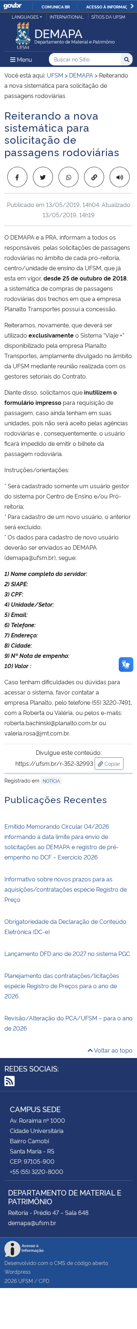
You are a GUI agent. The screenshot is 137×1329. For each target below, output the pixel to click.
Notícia (51, 781)
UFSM (25, 1280)
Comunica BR (56, 7)
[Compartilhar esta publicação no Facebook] (17, 177)
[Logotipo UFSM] (23, 34)
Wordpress (17, 1271)
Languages (25, 17)
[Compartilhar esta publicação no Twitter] (43, 177)
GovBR (12, 6)
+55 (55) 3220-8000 (36, 1171)
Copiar (113, 763)
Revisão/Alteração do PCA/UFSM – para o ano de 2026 (68, 1023)
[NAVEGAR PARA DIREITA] (132, 6)
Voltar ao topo (113, 1050)
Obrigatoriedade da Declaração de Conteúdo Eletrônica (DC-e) (65, 926)
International (67, 17)
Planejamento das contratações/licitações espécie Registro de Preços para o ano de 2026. (61, 985)
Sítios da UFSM (108, 17)
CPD (44, 1280)
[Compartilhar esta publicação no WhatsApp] (68, 177)
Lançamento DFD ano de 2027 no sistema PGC (67, 953)
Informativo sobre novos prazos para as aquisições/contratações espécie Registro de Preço (65, 889)
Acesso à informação (109, 7)
